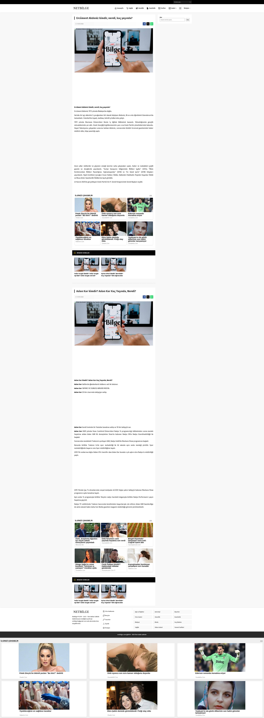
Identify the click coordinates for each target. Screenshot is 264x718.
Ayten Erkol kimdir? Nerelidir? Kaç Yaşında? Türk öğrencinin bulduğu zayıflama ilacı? (112, 276)
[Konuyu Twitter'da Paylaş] (148, 23)
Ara (161, 17)
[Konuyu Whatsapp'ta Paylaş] (151, 23)
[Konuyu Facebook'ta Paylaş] (144, 23)
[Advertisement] (113, 89)
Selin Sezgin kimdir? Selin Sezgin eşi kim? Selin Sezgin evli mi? (86, 275)
